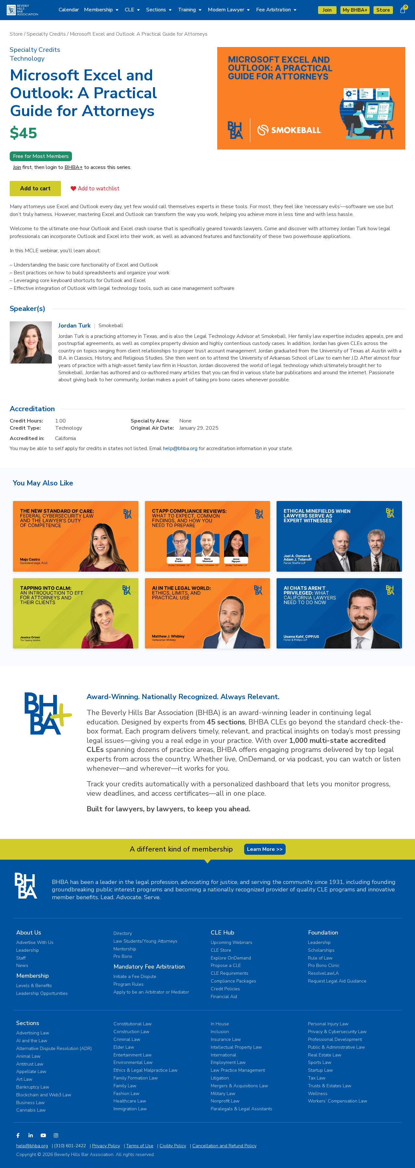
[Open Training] (200, 10)
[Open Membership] (117, 10)
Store (16, 34)
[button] (35, 49)
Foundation (323, 932)
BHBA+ (74, 167)
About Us (28, 932)
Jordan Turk (74, 325)
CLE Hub (222, 932)
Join (17, 167)
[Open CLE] (138, 10)
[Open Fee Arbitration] (295, 10)
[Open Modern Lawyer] (248, 10)
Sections (27, 1023)
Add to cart (35, 188)
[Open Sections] (170, 10)
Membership (32, 976)
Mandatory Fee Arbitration (149, 967)
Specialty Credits (46, 34)
